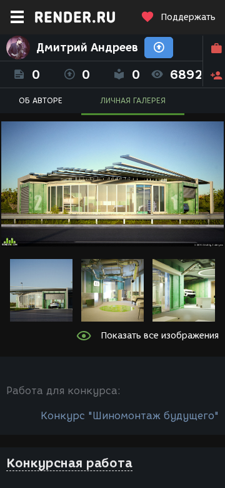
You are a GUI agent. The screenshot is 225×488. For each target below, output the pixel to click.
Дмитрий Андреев (87, 47)
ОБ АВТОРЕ (40, 100)
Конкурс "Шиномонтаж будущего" (130, 416)
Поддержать (188, 17)
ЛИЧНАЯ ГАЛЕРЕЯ (133, 100)
